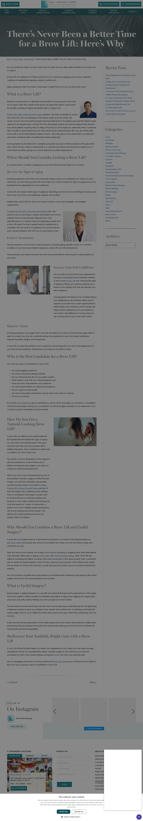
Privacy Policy (71, 807)
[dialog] (71, 807)
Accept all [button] (63, 812)
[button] (71, 817)
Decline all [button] (79, 812)
